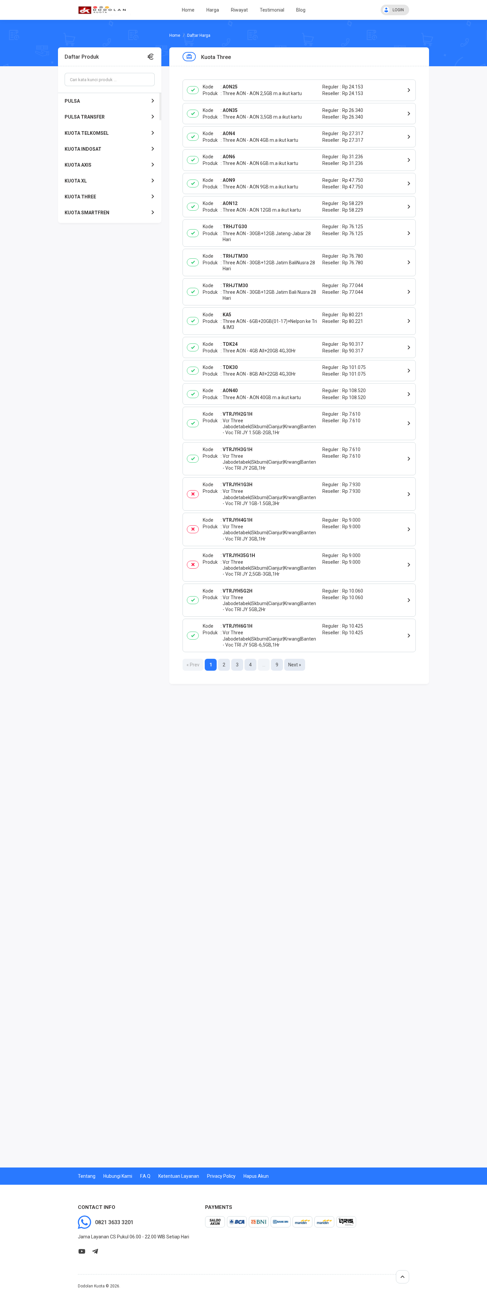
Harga (212, 10)
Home (188, 10)
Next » (294, 664)
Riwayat (239, 10)
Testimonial (272, 10)
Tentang (86, 1176)
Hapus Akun (256, 1176)
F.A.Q (145, 1176)
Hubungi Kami (117, 1176)
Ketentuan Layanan (178, 1176)
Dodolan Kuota (91, 1286)
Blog (300, 10)
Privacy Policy (221, 1176)
